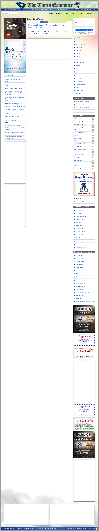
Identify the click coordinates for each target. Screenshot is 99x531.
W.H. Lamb (79, 146)
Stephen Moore (79, 295)
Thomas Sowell (79, 258)
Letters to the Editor (80, 201)
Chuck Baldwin (79, 264)
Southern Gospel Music (81, 244)
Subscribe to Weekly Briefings (54, 13)
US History (79, 168)
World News (79, 87)
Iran (77, 135)
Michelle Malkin (79, 267)
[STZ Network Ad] (15, 28)
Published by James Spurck (82, 111)
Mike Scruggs (80, 127)
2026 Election (80, 132)
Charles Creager (81, 140)
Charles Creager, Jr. (80, 219)
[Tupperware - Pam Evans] (84, 339)
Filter (42, 22)
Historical (78, 59)
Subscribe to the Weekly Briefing (84, 30)
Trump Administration (82, 121)
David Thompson (80, 237)
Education (78, 53)
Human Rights (79, 90)
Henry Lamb (79, 270)
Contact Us (80, 13)
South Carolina (80, 124)
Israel (78, 157)
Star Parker (78, 298)
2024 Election (79, 38)
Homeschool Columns (81, 234)
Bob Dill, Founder (80, 198)
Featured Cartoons (80, 84)
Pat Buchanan (79, 273)
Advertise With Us (90, 13)
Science (78, 75)
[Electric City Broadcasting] (84, 318)
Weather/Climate (80, 81)
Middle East (79, 138)
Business (78, 65)
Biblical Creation (81, 154)
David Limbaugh (80, 286)
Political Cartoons (81, 118)
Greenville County (81, 143)
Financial (78, 68)
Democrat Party (80, 160)
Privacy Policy (91, 32)
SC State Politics (80, 44)
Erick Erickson (79, 277)
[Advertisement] (15, 162)
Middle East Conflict (81, 149)
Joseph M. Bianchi (80, 216)
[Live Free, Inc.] (15, 56)
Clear (46, 22)
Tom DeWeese (79, 289)
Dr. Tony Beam (79, 228)
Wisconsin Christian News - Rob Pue (85, 301)
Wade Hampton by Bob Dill (82, 101)
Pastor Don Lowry (80, 247)
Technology (78, 78)
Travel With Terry (80, 104)
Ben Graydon (79, 222)
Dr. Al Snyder (79, 241)
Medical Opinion (80, 283)
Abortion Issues (79, 93)
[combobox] (11, 13)
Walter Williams (79, 255)
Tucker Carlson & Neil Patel (82, 292)
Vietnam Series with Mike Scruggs (84, 107)
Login (72, 13)
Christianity (79, 163)
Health (77, 71)
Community (78, 50)
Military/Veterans (80, 62)
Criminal (78, 56)
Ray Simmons (79, 225)
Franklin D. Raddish (81, 231)
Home (66, 13)
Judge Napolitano (80, 280)
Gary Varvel (79, 129)
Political (78, 41)
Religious (78, 47)
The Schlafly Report (80, 261)
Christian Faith (80, 165)
